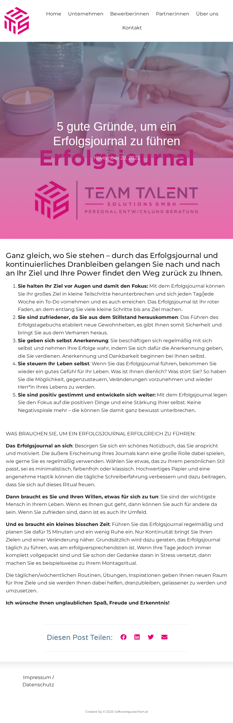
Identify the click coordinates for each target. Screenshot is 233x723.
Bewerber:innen (129, 14)
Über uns (207, 14)
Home (53, 14)
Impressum (37, 677)
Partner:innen (172, 14)
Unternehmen (85, 14)
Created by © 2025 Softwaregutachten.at (116, 712)
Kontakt (132, 28)
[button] (123, 637)
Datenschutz (38, 685)
